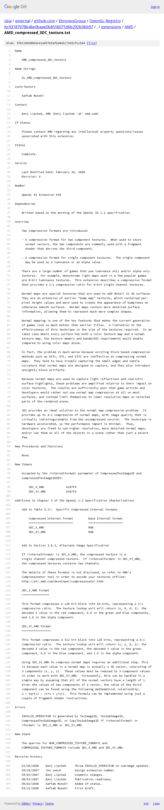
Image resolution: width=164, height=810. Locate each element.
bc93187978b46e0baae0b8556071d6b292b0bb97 (48, 26)
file (91, 43)
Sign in (155, 7)
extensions (111, 26)
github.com (44, 20)
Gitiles (26, 803)
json (156, 803)
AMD (129, 26)
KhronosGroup (72, 20)
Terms (49, 803)
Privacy (37, 803)
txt (146, 803)
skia (8, 20)
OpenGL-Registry (105, 20)
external (22, 20)
